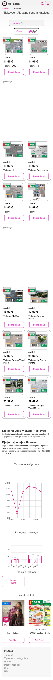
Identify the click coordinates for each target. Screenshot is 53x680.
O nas (7, 668)
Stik (6, 671)
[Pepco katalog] (13, 613)
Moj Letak (14, 4)
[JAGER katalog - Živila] (40, 613)
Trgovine (8, 655)
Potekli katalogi (12, 664)
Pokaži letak (13, 640)
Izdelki (7, 661)
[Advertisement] (26, 109)
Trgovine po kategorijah (16, 658)
